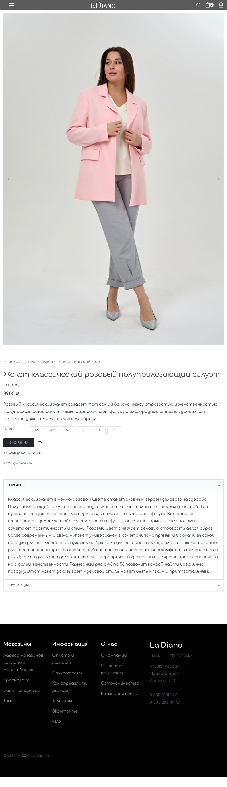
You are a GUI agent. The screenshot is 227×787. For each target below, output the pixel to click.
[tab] (113, 485)
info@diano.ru (164, 688)
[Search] (198, 5)
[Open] (12, 5)
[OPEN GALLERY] (113, 179)
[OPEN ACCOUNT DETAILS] (221, 5)
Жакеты (49, 362)
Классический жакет (83, 362)
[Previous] (11, 179)
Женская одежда (19, 362)
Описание (15, 485)
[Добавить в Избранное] (40, 442)
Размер (8, 429)
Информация (18, 585)
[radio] (36, 430)
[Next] (215, 179)
